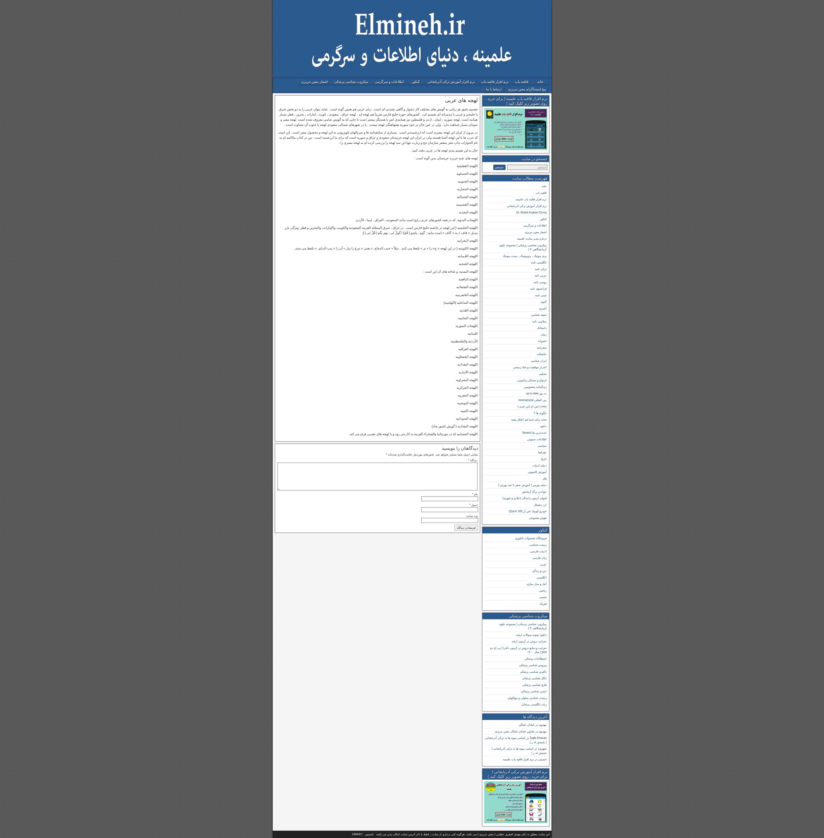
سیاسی (542, 445)
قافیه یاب (521, 82)
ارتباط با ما (493, 89)
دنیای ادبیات (539, 465)
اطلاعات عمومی (537, 439)
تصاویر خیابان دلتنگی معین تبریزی (515, 731)
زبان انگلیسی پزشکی (534, 704)
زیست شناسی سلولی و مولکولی (527, 698)
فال (544, 478)
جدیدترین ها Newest (534, 432)
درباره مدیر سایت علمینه (532, 238)
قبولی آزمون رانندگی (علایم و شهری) (525, 498)
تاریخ (544, 458)
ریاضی (543, 590)
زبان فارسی (539, 557)
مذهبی (543, 373)
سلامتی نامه (539, 321)
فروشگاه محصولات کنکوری (531, 538)
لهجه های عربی (461, 100)
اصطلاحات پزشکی (536, 658)
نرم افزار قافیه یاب (494, 82)
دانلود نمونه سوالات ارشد (531, 634)
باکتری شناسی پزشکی (533, 671)
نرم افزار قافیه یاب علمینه (531, 199)
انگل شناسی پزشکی (534, 678)
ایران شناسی (539, 360)
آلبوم (544, 301)
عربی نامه (541, 275)
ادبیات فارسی (538, 551)
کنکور (416, 82)
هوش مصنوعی (538, 517)
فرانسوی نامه (538, 288)
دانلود (543, 426)
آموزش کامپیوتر (537, 472)
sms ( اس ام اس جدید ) (532, 406)
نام (475, 494)
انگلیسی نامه (539, 262)
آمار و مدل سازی (537, 584)
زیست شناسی (538, 544)
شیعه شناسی (539, 314)
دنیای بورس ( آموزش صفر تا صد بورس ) (522, 485)
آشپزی (543, 308)
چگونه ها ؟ (540, 413)
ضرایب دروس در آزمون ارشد (529, 641)
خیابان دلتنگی (527, 724)
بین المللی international (532, 400)
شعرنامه (542, 347)
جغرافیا (542, 452)
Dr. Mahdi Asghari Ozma (531, 212)
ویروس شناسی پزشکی (533, 665)
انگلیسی (542, 577)
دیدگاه (472, 460)
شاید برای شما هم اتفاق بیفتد (529, 419)
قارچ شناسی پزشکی (534, 684)
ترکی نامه (541, 269)
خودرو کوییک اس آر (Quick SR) (528, 511)
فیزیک (543, 603)
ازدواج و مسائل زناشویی (532, 380)
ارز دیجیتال (540, 504)
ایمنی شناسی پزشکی (534, 691)
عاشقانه (542, 354)
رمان (544, 334)
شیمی (543, 597)
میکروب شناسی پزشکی (351, 82)
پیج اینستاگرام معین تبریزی (527, 89)
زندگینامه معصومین (535, 387)
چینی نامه (541, 295)
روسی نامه (540, 282)
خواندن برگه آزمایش (534, 491)
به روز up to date (536, 393)
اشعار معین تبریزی (314, 82)
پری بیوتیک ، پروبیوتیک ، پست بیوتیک (525, 256)
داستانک (542, 327)
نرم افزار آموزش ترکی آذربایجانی (451, 82)
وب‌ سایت (472, 516)
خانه (540, 82)
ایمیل (473, 505)
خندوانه (542, 341)
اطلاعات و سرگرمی (389, 82)
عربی (543, 564)
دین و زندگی (539, 570)
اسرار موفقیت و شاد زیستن (530, 367)
